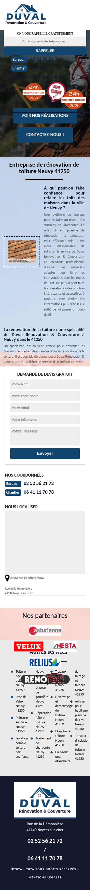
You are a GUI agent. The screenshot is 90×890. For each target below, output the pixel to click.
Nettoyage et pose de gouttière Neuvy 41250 (41, 694)
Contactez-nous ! (45, 135)
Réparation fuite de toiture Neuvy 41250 (41, 722)
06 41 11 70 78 (39, 492)
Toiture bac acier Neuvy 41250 (21, 681)
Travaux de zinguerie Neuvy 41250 (60, 681)
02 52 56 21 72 (39, 483)
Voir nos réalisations (45, 115)
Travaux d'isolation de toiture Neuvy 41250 (80, 747)
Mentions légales (45, 877)
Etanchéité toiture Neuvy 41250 (60, 738)
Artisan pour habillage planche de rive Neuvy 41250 (80, 715)
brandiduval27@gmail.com (39, 77)
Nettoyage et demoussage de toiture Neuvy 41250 (60, 710)
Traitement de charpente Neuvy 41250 (41, 748)
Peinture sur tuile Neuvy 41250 (21, 725)
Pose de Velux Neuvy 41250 (21, 704)
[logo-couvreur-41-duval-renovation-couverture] (35, 14)
